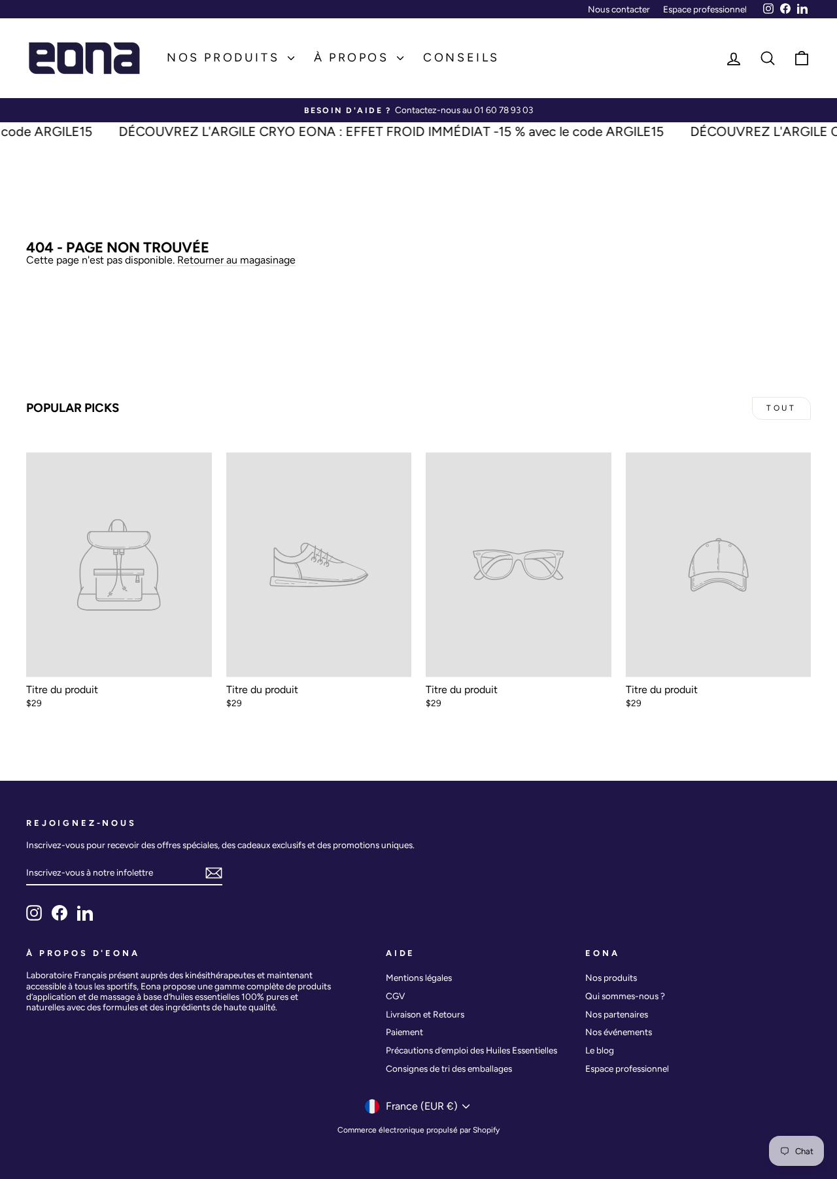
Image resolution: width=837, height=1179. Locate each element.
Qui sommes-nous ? (625, 996)
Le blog (599, 1050)
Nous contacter (619, 9)
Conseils (461, 57)
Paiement (404, 1032)
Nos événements (618, 1032)
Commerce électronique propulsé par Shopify (418, 1130)
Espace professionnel (705, 9)
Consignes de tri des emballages (449, 1068)
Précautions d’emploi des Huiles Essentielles (471, 1050)
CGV (395, 996)
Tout (781, 408)
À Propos (354, 57)
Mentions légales (419, 977)
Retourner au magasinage (236, 260)
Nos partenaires (616, 1014)
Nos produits (225, 57)
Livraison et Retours (425, 1014)
